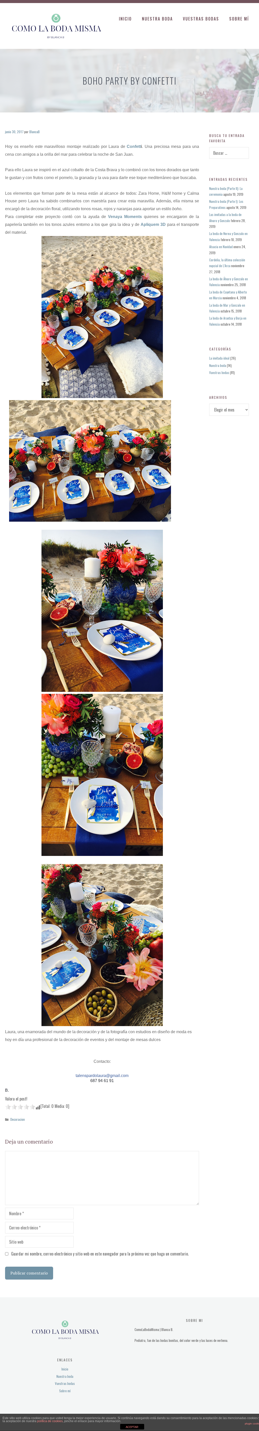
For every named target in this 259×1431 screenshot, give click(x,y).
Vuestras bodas (201, 19)
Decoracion (17, 1119)
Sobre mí (239, 19)
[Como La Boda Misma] (55, 25)
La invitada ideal (219, 358)
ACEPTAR (132, 1426)
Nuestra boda (157, 19)
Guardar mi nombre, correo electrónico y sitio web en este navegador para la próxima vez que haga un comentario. (100, 1254)
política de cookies (50, 1421)
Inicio (125, 19)
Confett (134, 146)
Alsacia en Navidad (221, 246)
